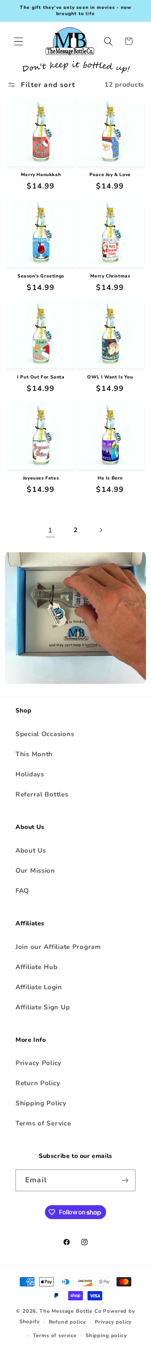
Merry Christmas (110, 276)
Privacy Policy (38, 1062)
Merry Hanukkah (41, 175)
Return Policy (37, 1083)
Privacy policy (113, 1322)
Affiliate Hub (36, 967)
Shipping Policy (41, 1103)
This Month (34, 754)
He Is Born (110, 478)
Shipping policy (106, 1335)
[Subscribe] (125, 1180)
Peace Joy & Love (110, 175)
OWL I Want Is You (110, 377)
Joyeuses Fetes (41, 478)
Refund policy (67, 1322)
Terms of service (54, 1335)
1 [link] (50, 530)
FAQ (22, 890)
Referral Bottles (42, 794)
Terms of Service (43, 1123)
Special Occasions (44, 734)
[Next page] (100, 530)
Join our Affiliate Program (58, 946)
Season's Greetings (40, 276)
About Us (30, 850)
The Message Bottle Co (70, 1311)
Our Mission (35, 870)
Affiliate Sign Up (42, 1007)
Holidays (29, 774)
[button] (19, 41)
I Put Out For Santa (40, 377)
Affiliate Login (38, 987)
